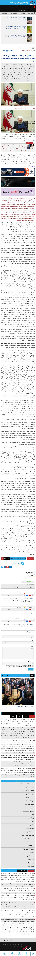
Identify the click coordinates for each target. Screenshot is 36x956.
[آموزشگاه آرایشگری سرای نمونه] (18, 192)
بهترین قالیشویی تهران (28, 849)
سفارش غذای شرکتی (29, 839)
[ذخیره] (7, 50)
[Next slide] (2, 675)
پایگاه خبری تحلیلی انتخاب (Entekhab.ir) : (25, 109)
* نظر (32, 646)
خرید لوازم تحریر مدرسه (28, 787)
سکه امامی (31, 852)
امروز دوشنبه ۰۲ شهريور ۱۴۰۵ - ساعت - (24, 7)
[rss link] (11, 940)
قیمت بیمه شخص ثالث (28, 835)
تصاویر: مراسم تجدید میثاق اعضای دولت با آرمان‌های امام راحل (20, 753)
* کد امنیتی (30, 661)
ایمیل (32, 640)
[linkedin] (10, 567)
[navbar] (34, 7)
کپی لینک (30, 559)
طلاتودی (32, 825)
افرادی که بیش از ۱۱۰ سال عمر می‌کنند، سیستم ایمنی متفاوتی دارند (15, 18)
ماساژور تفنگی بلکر (29, 804)
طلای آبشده (31, 859)
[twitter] (2, 567)
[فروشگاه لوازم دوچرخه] (18, 182)
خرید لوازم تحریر (30, 794)
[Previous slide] (7, 675)
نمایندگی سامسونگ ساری (27, 811)
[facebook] (5, 567)
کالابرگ (32, 821)
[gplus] (7, 567)
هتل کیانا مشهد (30, 801)
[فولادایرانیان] (18, 172)
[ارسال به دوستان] (4, 50)
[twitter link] (4, 940)
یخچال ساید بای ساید (28, 791)
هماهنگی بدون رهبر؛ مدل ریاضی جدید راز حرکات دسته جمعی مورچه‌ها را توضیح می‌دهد (15, 27)
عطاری (32, 808)
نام (32, 635)
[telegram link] (8, 940)
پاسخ (9, 595)
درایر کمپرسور (31, 818)
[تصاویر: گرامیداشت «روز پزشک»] (18, 691)
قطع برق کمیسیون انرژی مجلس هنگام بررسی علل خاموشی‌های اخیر (19, 893)
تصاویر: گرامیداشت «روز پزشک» (25, 706)
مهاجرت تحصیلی (30, 828)
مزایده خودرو (31, 846)
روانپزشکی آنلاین (30, 863)
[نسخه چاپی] (1, 50)
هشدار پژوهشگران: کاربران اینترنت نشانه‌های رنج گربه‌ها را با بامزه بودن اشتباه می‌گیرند (15, 35)
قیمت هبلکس (30, 832)
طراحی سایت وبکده (29, 842)
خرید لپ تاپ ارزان (29, 797)
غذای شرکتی (31, 815)
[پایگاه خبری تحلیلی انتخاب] (32, 2)
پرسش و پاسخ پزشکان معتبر (27, 784)
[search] (2, 7)
